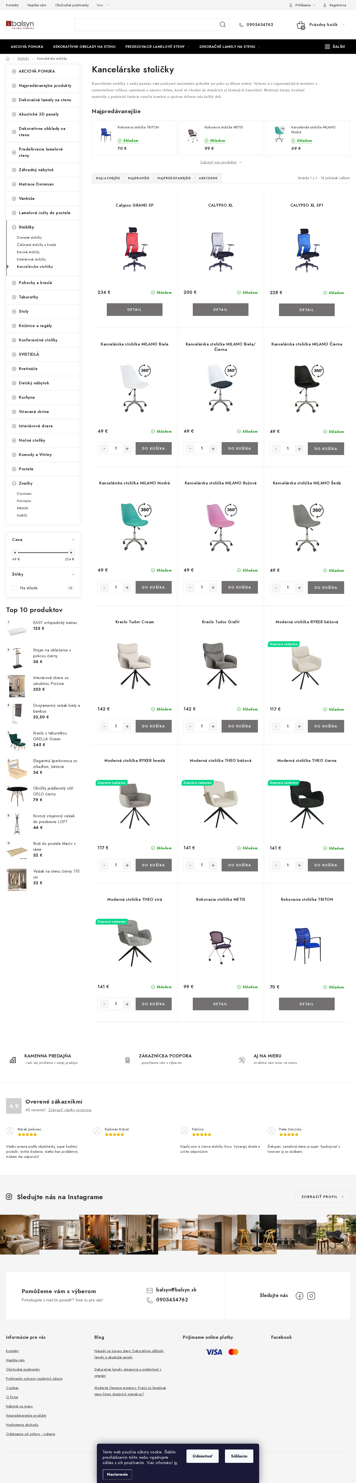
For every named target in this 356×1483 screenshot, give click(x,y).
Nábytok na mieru (19, 1406)
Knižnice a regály (35, 326)
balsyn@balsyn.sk (176, 1289)
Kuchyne (27, 397)
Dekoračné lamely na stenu (45, 100)
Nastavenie (117, 1474)
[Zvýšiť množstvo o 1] (127, 448)
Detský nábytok (34, 383)
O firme (12, 1397)
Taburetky (28, 297)
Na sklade (46, 588)
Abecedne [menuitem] (208, 178)
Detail (134, 309)
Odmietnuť (203, 1456)
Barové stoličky (28, 252)
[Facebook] (299, 1296)
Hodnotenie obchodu (22, 1424)
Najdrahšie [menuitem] (138, 178)
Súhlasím (239, 1456)
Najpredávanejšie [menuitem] (174, 178)
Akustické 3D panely (39, 114)
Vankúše (27, 198)
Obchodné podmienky (72, 5)
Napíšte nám (37, 5)
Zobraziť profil (320, 1196)
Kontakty (12, 5)
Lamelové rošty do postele (45, 213)
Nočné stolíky (32, 440)
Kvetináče (28, 368)
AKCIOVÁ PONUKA (37, 71)
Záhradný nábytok (36, 170)
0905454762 (259, 24)
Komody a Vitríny (35, 454)
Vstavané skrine (34, 411)
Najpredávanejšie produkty (45, 85)
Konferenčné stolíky (38, 340)
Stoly (24, 311)
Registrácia (338, 5)
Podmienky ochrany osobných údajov (34, 1378)
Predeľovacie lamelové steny (41, 152)
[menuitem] (27, 46)
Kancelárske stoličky (35, 266)
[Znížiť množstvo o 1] (104, 448)
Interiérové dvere (36, 426)
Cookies (12, 1387)
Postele (26, 469)
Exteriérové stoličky (31, 259)
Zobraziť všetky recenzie (70, 1110)
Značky (25, 483)
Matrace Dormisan (36, 184)
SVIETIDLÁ (29, 354)
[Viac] (335, 46)
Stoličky (26, 227)
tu (175, 1463)
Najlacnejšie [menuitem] (108, 178)
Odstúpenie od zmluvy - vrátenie (30, 1434)
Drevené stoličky (29, 237)
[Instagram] (311, 1296)
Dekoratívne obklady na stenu (42, 132)
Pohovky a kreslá (35, 283)
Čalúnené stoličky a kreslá (36, 244)
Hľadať (223, 24)
